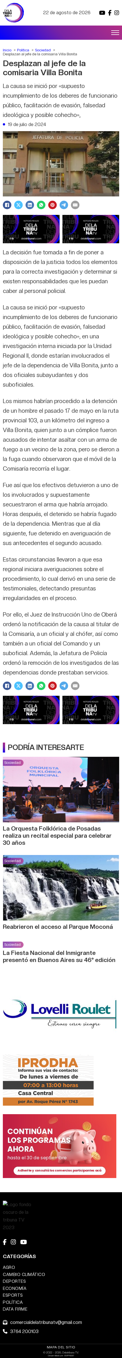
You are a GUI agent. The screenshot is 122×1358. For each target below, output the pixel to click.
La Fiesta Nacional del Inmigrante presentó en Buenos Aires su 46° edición (59, 956)
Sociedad (12, 762)
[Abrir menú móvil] (115, 32)
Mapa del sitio (61, 1347)
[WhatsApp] (41, 205)
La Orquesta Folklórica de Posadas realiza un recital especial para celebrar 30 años (57, 835)
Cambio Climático (24, 1274)
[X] (18, 205)
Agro (9, 1267)
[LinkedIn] (30, 205)
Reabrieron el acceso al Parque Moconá (58, 926)
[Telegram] (64, 205)
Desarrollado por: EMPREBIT (61, 1355)
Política (13, 1302)
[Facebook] (7, 205)
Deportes (14, 1281)
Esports (13, 1295)
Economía (14, 1288)
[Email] (75, 205)
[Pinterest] (52, 205)
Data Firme (15, 1309)
